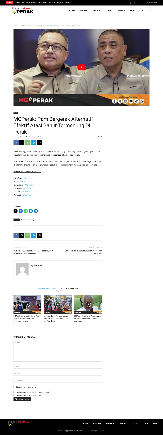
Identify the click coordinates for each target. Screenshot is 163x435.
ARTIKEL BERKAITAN (47, 288)
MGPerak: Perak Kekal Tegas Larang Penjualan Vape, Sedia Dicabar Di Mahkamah (87, 318)
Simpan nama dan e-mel (26, 387)
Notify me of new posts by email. (29, 395)
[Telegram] (33, 142)
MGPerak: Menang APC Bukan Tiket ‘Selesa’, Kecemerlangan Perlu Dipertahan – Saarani (26, 318)
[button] (151, 10)
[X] (134, 3)
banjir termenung (27, 220)
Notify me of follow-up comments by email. (33, 392)
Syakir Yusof (22, 137)
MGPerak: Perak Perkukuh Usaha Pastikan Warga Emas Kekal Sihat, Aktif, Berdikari (42, 3)
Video (23, 26)
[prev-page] (15, 326)
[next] (90, 2)
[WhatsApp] (27, 142)
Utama (15, 26)
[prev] (85, 2)
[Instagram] (130, 3)
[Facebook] (126, 3)
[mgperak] (22, 11)
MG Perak (28, 178)
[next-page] (19, 326)
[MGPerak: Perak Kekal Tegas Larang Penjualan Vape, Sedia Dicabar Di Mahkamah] (88, 304)
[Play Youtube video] (81, 67)
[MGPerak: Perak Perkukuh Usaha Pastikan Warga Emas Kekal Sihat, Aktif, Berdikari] (58, 304)
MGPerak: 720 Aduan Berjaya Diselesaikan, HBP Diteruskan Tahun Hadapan (33, 252)
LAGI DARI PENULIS (68, 288)
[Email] (39, 142)
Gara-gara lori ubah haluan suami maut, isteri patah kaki (83, 252)
